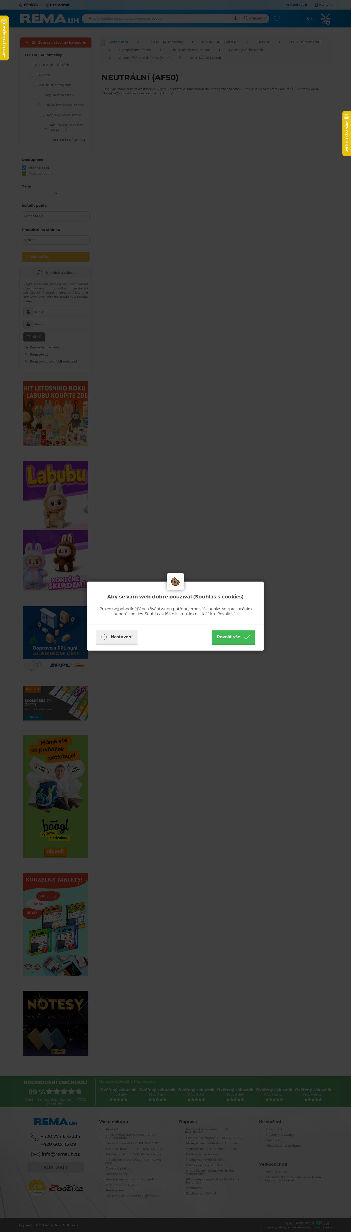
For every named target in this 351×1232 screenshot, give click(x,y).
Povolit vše (228, 636)
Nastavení (122, 636)
